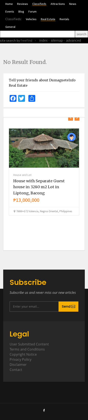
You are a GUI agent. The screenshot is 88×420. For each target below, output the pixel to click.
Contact (16, 369)
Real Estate (48, 19)
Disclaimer (18, 364)
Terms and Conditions (27, 349)
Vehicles (31, 19)
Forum (32, 11)
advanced (73, 40)
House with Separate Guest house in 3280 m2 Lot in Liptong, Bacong (39, 187)
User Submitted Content (29, 344)
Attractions (58, 4)
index (43, 40)
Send (66, 306)
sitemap (57, 40)
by (24, 40)
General (10, 27)
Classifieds (39, 4)
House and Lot (22, 175)
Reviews (22, 4)
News (72, 4)
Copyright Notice (23, 354)
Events (9, 11)
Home (9, 4)
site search (8, 40)
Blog (21, 11)
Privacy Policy (20, 359)
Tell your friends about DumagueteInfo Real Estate (42, 83)
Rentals (64, 19)
